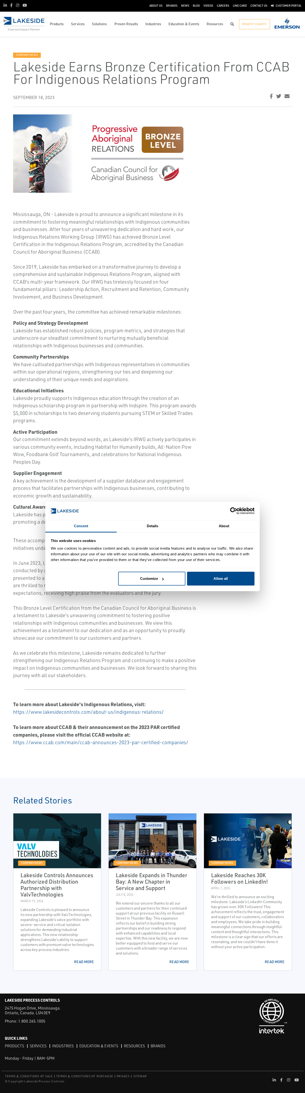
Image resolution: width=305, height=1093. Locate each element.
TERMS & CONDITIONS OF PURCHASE (84, 1076)
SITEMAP (140, 1076)
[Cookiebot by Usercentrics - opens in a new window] (233, 511)
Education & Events (98, 1046)
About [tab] (224, 526)
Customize (149, 578)
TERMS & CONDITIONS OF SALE (29, 1076)
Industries (63, 1046)
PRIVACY (123, 1076)
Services (38, 1046)
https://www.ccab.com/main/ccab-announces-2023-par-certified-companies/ (100, 742)
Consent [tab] (81, 526)
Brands (158, 1046)
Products (14, 1046)
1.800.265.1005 (31, 1021)
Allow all (221, 578)
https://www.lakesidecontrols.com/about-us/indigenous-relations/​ (88, 712)
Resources (134, 1046)
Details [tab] (152, 526)
